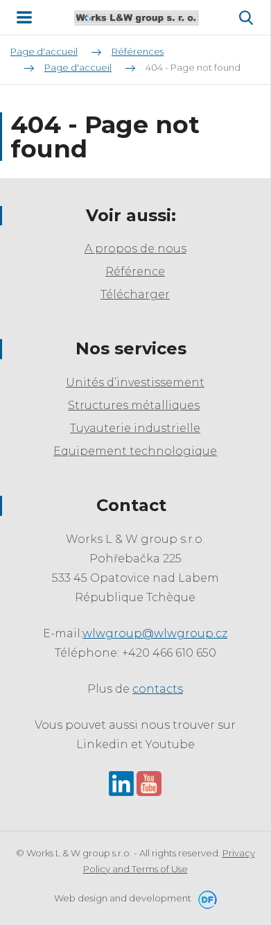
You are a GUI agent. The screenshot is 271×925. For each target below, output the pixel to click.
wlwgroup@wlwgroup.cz (154, 633)
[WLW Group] (136, 17)
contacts (157, 688)
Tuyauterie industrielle (135, 428)
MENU (24, 17)
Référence (135, 271)
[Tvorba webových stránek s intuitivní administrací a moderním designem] (205, 898)
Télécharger (135, 294)
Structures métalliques (134, 405)
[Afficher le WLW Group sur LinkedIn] (121, 782)
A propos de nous (135, 248)
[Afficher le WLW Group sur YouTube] (149, 782)
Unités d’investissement (135, 382)
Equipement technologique (135, 451)
